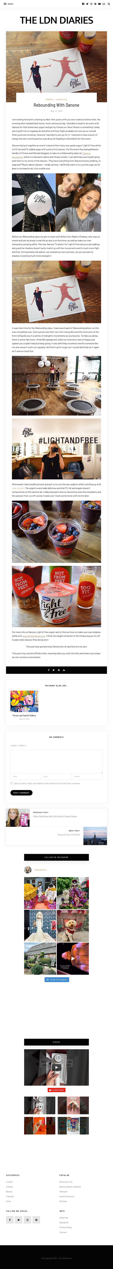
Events (50, 99)
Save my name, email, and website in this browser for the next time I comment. (47, 783)
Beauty (9, 1191)
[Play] (56, 1067)
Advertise (63, 1217)
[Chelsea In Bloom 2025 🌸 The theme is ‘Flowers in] (73, 893)
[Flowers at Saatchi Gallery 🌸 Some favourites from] (40, 926)
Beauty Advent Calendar (70, 1186)
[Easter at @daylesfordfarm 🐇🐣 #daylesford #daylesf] (40, 959)
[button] (39, 1107)
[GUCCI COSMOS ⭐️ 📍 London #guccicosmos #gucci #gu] (73, 959)
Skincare (63, 1191)
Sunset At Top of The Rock (69, 834)
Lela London (18, 488)
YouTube (63, 1201)
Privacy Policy (65, 1227)
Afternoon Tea (65, 1181)
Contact (63, 1232)
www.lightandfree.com (34, 635)
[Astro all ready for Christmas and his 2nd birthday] (73, 926)
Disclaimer (64, 1222)
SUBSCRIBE (58, 1090)
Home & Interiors (66, 1196)
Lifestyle (61, 99)
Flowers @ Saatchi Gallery (24, 715)
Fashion (9, 1186)
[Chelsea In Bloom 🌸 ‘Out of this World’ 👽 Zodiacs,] (40, 893)
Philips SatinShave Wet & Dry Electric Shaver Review (55, 816)
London (9, 1181)
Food (8, 1201)
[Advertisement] (56, 1010)
